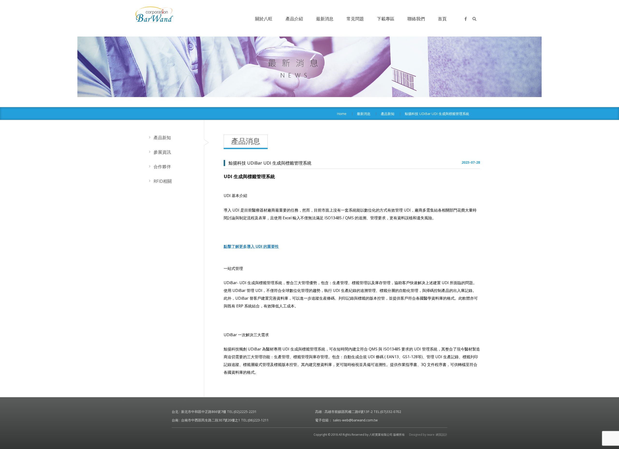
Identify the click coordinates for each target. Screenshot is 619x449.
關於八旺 (264, 19)
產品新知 (387, 113)
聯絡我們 (416, 19)
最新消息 (324, 19)
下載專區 (385, 19)
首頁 (442, 19)
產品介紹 (294, 19)
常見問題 (355, 19)
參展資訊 (162, 152)
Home (341, 113)
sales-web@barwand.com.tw (355, 420)
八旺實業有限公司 (154, 15)
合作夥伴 (162, 166)
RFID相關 (163, 181)
